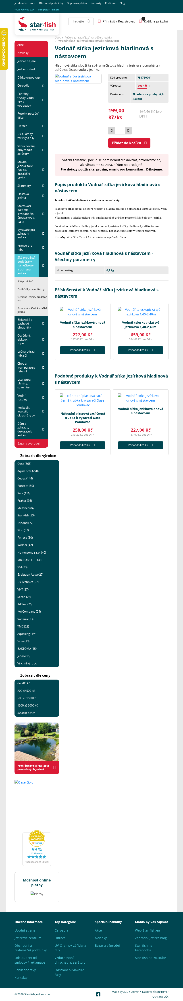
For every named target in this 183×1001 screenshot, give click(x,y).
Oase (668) (24, 464)
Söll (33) (22, 567)
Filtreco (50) (25, 538)
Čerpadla (23, 85)
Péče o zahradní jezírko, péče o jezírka (88, 37)
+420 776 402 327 (24, 9)
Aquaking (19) (26, 634)
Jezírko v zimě (26, 69)
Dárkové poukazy (29, 77)
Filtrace (22, 126)
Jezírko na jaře (26, 61)
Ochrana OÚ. (160, 997)
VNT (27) (23, 589)
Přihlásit (109, 21)
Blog (122, 3)
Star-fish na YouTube (150, 958)
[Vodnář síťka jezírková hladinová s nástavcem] (78, 78)
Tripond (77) (25, 523)
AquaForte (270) (28, 471)
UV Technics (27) (28, 582)
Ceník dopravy (25, 970)
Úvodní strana (25, 930)
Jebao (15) (23, 656)
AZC (125, 992)
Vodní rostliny (22, 397)
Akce (20, 45)
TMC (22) (23, 626)
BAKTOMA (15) (27, 649)
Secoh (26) (24, 597)
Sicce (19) (23, 641)
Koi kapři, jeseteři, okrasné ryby (26, 411)
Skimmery (24, 186)
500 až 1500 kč (26, 698)
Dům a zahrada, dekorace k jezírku (24, 429)
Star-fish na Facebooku (143, 947)
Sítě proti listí (25, 281)
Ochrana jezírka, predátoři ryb (32, 298)
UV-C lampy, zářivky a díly (25, 136)
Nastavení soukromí (154, 992)
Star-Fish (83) (26, 515)
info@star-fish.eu (48, 9)
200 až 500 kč (26, 691)
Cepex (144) (25, 478)
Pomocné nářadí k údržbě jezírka (32, 310)
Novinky (23, 53)
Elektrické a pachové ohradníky (24, 323)
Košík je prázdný (156, 21)
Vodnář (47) (25, 545)
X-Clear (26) (24, 604)
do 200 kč (23, 683)
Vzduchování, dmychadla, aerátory (26, 150)
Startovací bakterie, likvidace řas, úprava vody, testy (26, 213)
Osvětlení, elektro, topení (24, 339)
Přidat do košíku (126, 142)
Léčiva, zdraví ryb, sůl (26, 353)
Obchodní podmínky (51, 3)
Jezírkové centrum (25, 3)
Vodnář (142, 85)
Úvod (58, 37)
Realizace (110, 3)
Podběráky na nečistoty (31, 289)
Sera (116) (23, 493)
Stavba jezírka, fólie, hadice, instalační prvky (25, 169)
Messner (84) (25, 508)
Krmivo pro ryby (24, 247)
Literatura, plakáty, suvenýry (24, 383)
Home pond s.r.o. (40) (31, 552)
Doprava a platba (77, 3)
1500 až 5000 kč (27, 705)
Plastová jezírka (23, 196)
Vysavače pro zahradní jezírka (26, 234)
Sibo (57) (23, 530)
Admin (135, 992)
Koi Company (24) (29, 611)
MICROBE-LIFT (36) (29, 560)
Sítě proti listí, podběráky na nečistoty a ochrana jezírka (26, 265)
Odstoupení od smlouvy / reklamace (30, 960)
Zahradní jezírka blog (151, 938)
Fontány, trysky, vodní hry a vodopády (25, 99)
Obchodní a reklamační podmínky (31, 947)
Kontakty (96, 3)
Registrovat (126, 21)
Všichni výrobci (27, 663)
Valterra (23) (25, 619)
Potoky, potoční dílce (27, 115)
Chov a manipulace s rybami (26, 367)
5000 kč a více (26, 713)
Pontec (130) (25, 486)
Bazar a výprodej (28, 443)
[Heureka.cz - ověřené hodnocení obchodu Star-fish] (37, 848)
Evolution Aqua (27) (30, 575)
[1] (89, 21)
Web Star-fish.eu (147, 930)
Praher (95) (24, 501)
